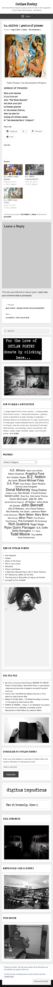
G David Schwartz (38, 493)
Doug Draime (39, 489)
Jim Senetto (14, 505)
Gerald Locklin (12, 495)
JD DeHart (30, 501)
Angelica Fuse (34, 473)
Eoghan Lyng (11, 493)
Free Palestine (10, 555)
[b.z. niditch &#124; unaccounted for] (34, 169)
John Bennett (32, 504)
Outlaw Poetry (26, 4)
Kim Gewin (25, 511)
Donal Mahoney (18, 489)
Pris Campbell (26, 520)
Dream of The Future (13, 561)
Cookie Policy (9, 976)
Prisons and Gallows (12, 569)
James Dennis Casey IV (14, 502)
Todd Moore (20, 533)
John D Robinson (16, 508)
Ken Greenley (12, 511)
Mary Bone (41, 514)
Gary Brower (24, 493)
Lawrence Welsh (38, 511)
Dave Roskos (25, 483)
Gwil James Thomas (39, 496)
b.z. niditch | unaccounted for (31, 177)
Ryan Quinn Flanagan (19, 527)
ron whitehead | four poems (40, 705)
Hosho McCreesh (19, 498)
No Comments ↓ (35, 29)
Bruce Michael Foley (31, 480)
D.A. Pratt (13, 483)
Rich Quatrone (18, 523)
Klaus (25, 29)
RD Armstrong (41, 521)
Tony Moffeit (36, 534)
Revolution (9, 566)
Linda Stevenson (11, 514)
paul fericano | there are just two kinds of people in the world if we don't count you (27, 688)
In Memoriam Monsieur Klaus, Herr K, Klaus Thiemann (25, 572)
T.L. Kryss (36, 531)
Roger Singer (37, 524)
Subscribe (10, 774)
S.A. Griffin (42, 527)
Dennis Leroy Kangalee (26, 486)
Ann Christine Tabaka (16, 477)
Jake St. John (36, 498)
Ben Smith (12, 480)
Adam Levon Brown (34, 470)
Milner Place (26, 517)
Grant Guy (25, 496)
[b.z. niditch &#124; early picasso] (13, 169)
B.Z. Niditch (25, 214)
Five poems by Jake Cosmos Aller (20, 702)
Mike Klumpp (13, 518)
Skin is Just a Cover (12, 563)
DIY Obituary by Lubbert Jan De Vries (19, 574)
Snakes (8, 558)
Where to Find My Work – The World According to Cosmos (27, 699)
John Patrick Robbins (34, 508)
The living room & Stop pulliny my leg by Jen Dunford (25, 577)
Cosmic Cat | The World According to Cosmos (22, 693)
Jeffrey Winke (42, 502)
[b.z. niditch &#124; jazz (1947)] (13, 193)
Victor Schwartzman (26, 537)
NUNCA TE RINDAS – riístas (16, 705)
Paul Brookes (39, 518)
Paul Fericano (11, 521)
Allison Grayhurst (16, 473)
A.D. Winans (17, 470)
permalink (7, 217)
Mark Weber (26, 514)
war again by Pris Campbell (15, 580)
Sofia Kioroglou (21, 530)
